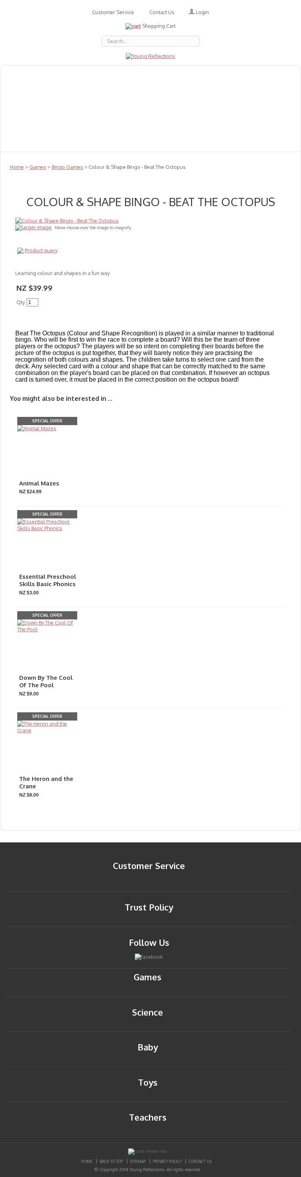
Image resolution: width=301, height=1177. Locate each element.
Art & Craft (123, 91)
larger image (37, 227)
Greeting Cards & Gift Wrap (49, 91)
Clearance (112, 143)
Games (211, 91)
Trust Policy (149, 907)
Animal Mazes (39, 483)
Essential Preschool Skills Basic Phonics (47, 580)
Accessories (67, 74)
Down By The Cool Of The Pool (46, 681)
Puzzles (168, 108)
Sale (233, 126)
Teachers (133, 126)
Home (17, 167)
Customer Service (113, 12)
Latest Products (117, 108)
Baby (149, 74)
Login (202, 12)
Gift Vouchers (257, 91)
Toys (205, 126)
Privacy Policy (167, 1161)
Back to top (111, 1161)
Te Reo (172, 126)
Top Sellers (65, 143)
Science (266, 126)
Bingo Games (67, 167)
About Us (21, 74)
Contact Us (161, 12)
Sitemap (138, 1161)
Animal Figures (226, 74)
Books (180, 74)
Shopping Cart (159, 26)
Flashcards (170, 91)
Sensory (20, 143)
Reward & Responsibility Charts (56, 126)
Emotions (114, 74)
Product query (41, 250)
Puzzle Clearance (168, 143)
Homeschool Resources (43, 108)
